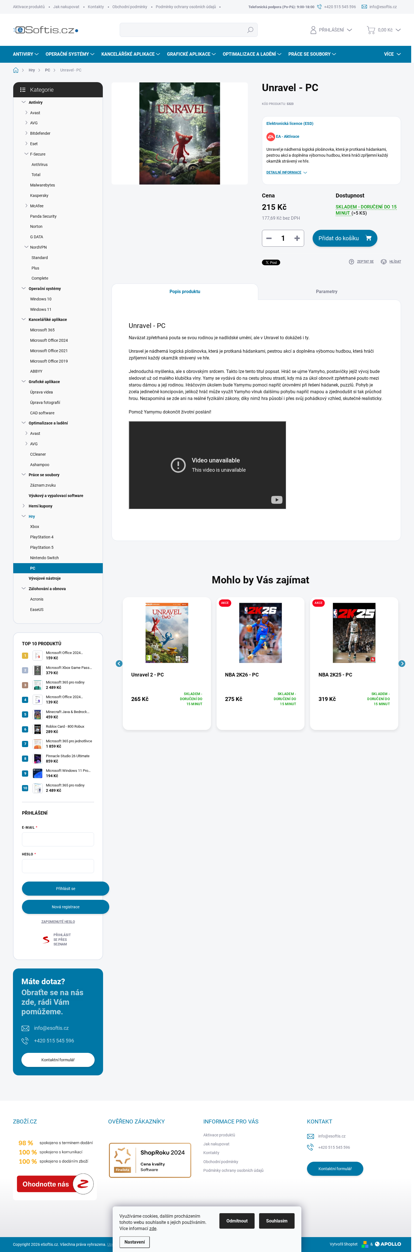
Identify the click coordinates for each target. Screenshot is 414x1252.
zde (152, 1228)
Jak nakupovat (66, 7)
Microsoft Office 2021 (49, 351)
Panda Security (43, 216)
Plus (35, 268)
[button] (166, 699)
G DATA (36, 237)
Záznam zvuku (43, 485)
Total (36, 174)
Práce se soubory (44, 475)
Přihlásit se (65, 888)
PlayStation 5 (42, 547)
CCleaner (38, 454)
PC (32, 568)
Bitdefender (40, 133)
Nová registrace (65, 907)
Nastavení (134, 1242)
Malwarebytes (42, 185)
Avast (35, 113)
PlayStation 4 (42, 537)
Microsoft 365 (42, 330)
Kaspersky (39, 195)
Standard (40, 257)
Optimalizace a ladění (48, 423)
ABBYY (36, 371)
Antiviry (36, 102)
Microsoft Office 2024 (49, 340)
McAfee (36, 206)
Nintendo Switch (44, 558)
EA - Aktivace (287, 136)
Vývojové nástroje (45, 578)
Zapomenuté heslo (58, 922)
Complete (40, 278)
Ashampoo (39, 464)
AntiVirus (40, 164)
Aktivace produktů (29, 7)
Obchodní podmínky (129, 7)
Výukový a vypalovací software (56, 495)
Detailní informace (283, 172)
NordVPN (38, 247)
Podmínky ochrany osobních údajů (186, 7)
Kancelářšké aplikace (48, 319)
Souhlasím (277, 1221)
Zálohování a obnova (47, 588)
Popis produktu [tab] (185, 291)
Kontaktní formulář (58, 1060)
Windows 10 (41, 299)
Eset (34, 143)
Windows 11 (41, 309)
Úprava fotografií (45, 402)
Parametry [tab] (326, 291)
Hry (32, 516)
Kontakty (96, 7)
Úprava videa (41, 392)
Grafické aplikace (44, 381)
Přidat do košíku (339, 238)
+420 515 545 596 (54, 1041)
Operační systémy (45, 288)
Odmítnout (237, 1221)
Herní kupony (40, 506)
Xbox (34, 526)
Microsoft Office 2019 (49, 361)
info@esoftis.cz (51, 1028)
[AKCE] (260, 636)
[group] (167, 663)
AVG (34, 123)
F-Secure (37, 154)
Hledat (250, 30)
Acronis (36, 599)
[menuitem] (26, 54)
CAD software (42, 413)
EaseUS (36, 609)
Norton (36, 226)
